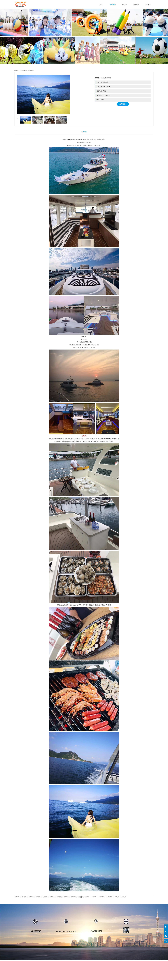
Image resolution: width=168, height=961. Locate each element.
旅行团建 (124, 4)
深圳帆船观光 (85, 897)
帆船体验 (117, 897)
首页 (101, 4)
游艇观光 (31, 897)
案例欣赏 (136, 4)
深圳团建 (59, 897)
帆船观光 (66, 897)
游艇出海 (17, 897)
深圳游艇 (38, 897)
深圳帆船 (110, 897)
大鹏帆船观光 (102, 897)
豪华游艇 (24, 897)
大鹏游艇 (45, 897)
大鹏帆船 (94, 897)
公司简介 (148, 4)
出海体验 (124, 897)
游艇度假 (31, 70)
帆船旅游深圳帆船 (75, 897)
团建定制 (113, 4)
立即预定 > (123, 104)
